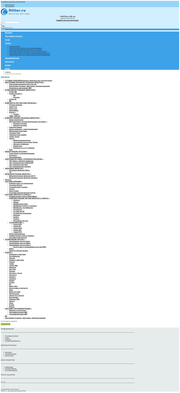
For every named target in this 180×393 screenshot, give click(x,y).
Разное (12, 262)
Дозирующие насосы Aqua (19, 241)
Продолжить (5, 324)
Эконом (12, 271)
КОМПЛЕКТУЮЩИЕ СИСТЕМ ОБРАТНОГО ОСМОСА (28, 198)
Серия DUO (17, 224)
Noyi (10, 150)
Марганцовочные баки (18, 131)
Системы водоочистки (18, 238)
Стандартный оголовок (18, 187)
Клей (11, 303)
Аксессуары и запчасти (18, 288)
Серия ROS (17, 232)
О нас (7, 337)
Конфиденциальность (12, 341)
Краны (15, 202)
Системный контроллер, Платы (25, 142)
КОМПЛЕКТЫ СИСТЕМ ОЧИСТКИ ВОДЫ (20, 103)
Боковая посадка (20, 124)
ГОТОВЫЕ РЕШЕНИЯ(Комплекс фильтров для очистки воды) (28, 81)
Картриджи (13, 297)
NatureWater (14, 110)
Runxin (11, 112)
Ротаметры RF (19, 211)
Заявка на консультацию (67, 20)
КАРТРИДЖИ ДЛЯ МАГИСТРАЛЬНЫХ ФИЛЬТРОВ (24, 82)
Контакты (8, 352)
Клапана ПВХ (14, 299)
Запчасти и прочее (16, 296)
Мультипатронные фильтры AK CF (22, 176)
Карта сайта (9, 355)
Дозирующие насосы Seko (19, 245)
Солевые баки (14, 133)
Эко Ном (12, 269)
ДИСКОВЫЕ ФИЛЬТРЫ (13, 168)
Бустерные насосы (20, 221)
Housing (16, 97)
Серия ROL (17, 230)
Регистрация (9, 5)
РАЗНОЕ (8, 253)
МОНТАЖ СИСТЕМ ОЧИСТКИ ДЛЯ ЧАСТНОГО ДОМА (28, 51)
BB (14, 95)
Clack (11, 138)
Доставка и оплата (11, 336)
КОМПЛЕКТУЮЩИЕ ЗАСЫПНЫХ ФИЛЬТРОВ (22, 118)
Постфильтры (14, 256)
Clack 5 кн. (13, 109)
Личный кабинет (11, 368)
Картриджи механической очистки (22, 84)
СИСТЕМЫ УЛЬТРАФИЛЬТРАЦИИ (17, 309)
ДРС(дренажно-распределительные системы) (27, 122)
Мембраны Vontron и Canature (25, 206)
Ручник (16, 114)
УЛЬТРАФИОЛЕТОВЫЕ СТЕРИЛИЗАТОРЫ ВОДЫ (23, 159)
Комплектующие (15, 127)
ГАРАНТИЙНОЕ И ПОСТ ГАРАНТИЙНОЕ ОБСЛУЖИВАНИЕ (29, 55)
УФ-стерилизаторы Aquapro (20, 167)
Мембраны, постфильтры (23, 208)
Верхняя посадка (20, 125)
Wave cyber (13, 286)
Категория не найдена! (13, 73)
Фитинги (16, 215)
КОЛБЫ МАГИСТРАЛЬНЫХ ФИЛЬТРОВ (19, 90)
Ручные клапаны (15, 105)
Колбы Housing (15, 94)
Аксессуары (14, 191)
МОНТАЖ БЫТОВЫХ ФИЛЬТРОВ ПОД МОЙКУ (25, 50)
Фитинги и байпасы (21, 144)
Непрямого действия (17, 254)
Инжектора (17, 146)
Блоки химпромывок (17, 234)
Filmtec (12, 281)
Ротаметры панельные (22, 213)
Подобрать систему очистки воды (13, 1)
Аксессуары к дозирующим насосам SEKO (29, 247)
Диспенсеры (14, 294)
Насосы (8, 180)
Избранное (9, 367)
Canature (12, 279)
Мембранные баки (20, 204)
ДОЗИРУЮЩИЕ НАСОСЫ (14, 239)
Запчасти (13, 275)
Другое (12, 301)
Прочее (12, 258)
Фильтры (12, 267)
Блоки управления (16, 120)
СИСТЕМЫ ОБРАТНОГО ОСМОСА (17, 195)
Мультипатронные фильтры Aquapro (23, 178)
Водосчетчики (14, 292)
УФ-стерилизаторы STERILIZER (21, 163)
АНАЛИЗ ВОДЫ (14, 46)
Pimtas (11, 282)
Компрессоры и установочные (21, 183)
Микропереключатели (22, 140)
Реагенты (13, 155)
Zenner (12, 189)
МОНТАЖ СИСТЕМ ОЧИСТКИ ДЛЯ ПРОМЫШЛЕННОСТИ (29, 53)
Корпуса (16, 200)
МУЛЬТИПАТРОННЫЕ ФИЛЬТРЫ (17, 174)
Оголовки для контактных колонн (22, 193)
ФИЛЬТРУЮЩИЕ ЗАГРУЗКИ (15, 152)
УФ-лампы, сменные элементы (21, 161)
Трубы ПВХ (13, 266)
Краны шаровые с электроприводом (23, 129)
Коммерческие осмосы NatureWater (23, 196)
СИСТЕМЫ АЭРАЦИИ (13, 181)
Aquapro (12, 277)
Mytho (11, 249)
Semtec (16, 217)
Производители (10, 354)
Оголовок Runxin (15, 185)
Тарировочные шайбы (17, 135)
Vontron (16, 219)
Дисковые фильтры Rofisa (19, 170)
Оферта (8, 339)
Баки (11, 290)
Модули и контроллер (17, 310)
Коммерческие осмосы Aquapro (21, 236)
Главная (8, 72)
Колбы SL (13, 99)
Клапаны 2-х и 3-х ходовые (23, 148)
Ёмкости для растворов (18, 251)
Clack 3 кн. (13, 107)
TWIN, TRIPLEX (14, 116)
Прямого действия (16, 260)
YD (10, 172)
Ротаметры (17, 210)
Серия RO (17, 226)
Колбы (11, 305)
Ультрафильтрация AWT (18, 312)
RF (10, 284)
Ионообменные (15, 157)
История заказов (11, 370)
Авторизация (9, 6)
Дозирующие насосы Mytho (20, 243)
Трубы (11, 264)
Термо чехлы (14, 137)
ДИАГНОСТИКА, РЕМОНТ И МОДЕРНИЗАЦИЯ (25, 48)
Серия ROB (17, 228)
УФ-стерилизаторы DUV (18, 165)
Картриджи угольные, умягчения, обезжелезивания (29, 86)
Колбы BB (13, 92)
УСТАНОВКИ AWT (15, 223)
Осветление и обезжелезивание (22, 153)
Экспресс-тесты (15, 273)
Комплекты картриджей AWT (20, 88)
